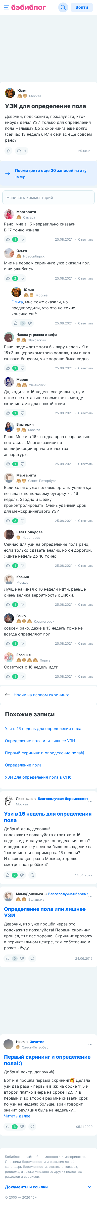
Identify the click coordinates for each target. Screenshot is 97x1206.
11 (24, 151)
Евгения (23, 655)
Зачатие (37, 1042)
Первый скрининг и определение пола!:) (44, 752)
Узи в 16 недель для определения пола (43, 728)
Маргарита (26, 212)
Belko (21, 616)
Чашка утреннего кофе (36, 334)
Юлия (22, 90)
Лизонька (24, 798)
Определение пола (23, 764)
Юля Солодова (29, 532)
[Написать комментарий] (48, 197)
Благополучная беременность (64, 798)
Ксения (22, 577)
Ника (20, 1042)
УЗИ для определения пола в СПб (38, 777)
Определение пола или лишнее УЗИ (40, 740)
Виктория (25, 424)
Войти (82, 7)
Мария (22, 379)
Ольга (21, 251)
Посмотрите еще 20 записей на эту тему (51, 173)
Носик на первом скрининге (41, 694)
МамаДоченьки (29, 894)
